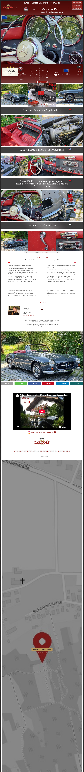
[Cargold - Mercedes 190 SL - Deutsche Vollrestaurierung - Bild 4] (62, 130)
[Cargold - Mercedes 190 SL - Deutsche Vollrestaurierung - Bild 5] (14, 166)
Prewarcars (47, 451)
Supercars (64, 451)
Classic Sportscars (25, 451)
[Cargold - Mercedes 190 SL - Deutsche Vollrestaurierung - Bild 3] (21, 130)
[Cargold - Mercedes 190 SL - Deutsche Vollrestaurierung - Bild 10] (14, 241)
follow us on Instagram (79, 73)
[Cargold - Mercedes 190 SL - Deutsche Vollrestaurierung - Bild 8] (21, 205)
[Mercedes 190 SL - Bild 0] (42, 39)
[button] (7, 383)
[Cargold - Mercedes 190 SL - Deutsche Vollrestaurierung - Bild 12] (69, 241)
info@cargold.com (28, 315)
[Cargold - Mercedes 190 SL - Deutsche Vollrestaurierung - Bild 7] (69, 166)
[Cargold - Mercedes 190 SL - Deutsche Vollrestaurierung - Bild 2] (69, 95)
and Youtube (49, 432)
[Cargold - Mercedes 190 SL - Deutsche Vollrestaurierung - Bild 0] (14, 95)
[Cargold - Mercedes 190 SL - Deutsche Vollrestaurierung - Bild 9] (62, 205)
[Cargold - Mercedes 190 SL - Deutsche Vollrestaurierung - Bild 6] (42, 166)
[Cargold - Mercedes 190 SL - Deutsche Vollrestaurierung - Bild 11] (42, 241)
